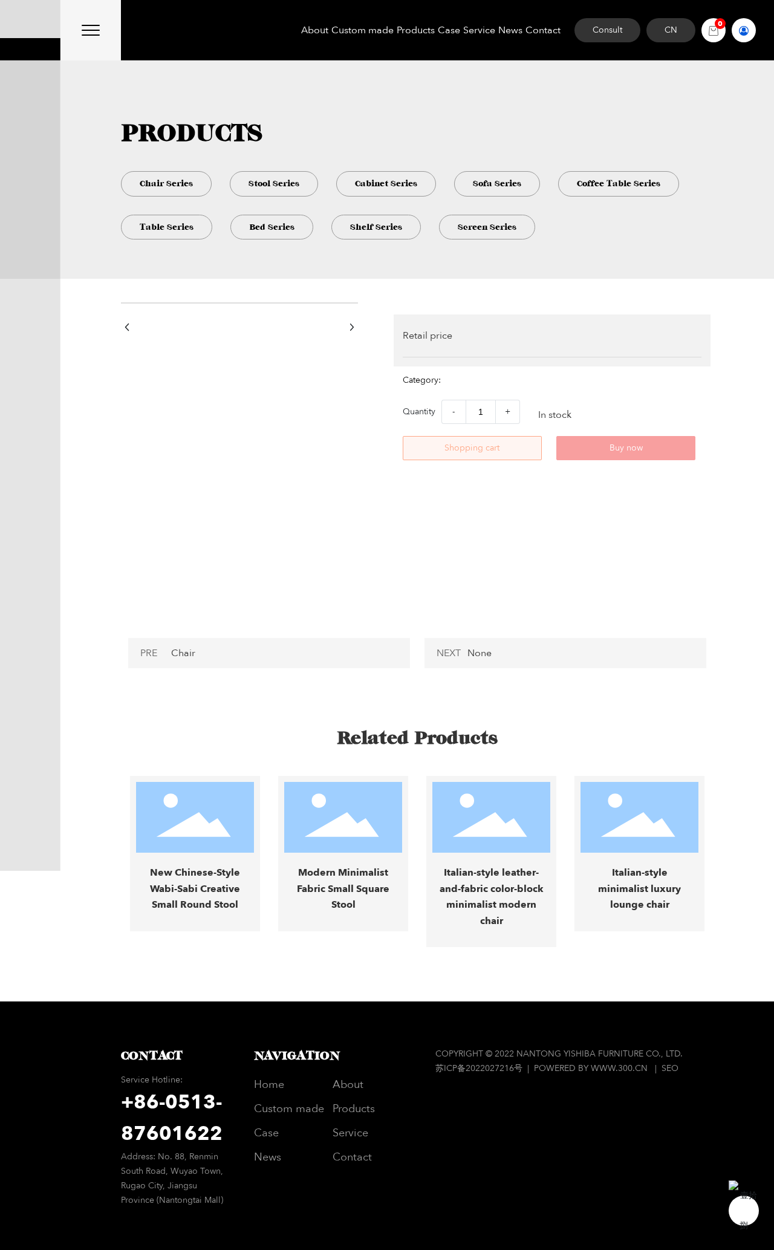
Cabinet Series (386, 183)
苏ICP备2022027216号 (480, 1068)
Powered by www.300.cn (591, 1068)
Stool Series (274, 183)
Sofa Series (497, 183)
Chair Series (166, 183)
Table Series (167, 227)
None (479, 653)
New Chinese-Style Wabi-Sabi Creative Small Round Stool (195, 888)
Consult (607, 30)
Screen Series (487, 227)
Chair (183, 653)
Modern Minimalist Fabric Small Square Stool (343, 888)
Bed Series (271, 227)
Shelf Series (376, 227)
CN (671, 30)
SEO (670, 1068)
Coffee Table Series (618, 183)
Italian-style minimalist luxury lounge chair (639, 888)
